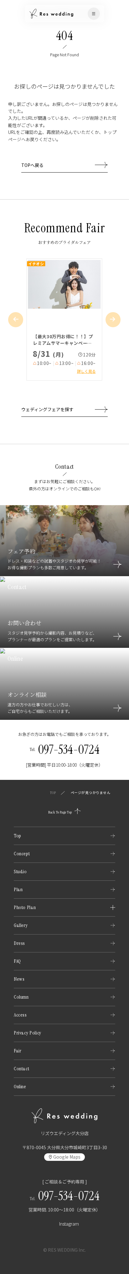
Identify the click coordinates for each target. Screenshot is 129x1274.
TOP (53, 792)
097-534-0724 (69, 749)
